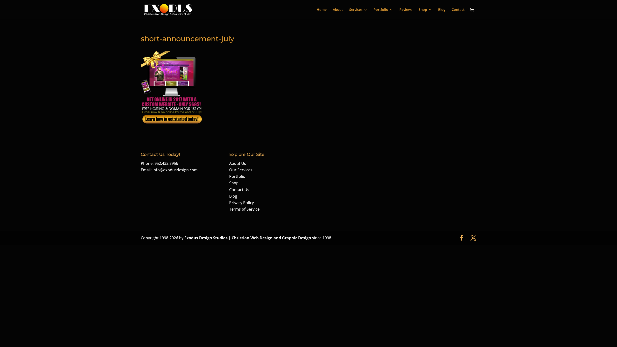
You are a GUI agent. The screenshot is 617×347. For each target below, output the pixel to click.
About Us (237, 163)
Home (322, 10)
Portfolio (381, 10)
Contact (458, 10)
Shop (423, 10)
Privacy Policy (241, 202)
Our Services (240, 170)
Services (355, 10)
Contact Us (239, 189)
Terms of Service (244, 209)
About (338, 10)
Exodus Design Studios (206, 237)
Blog (441, 10)
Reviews (405, 10)
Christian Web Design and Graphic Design (272, 237)
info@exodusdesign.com (175, 170)
